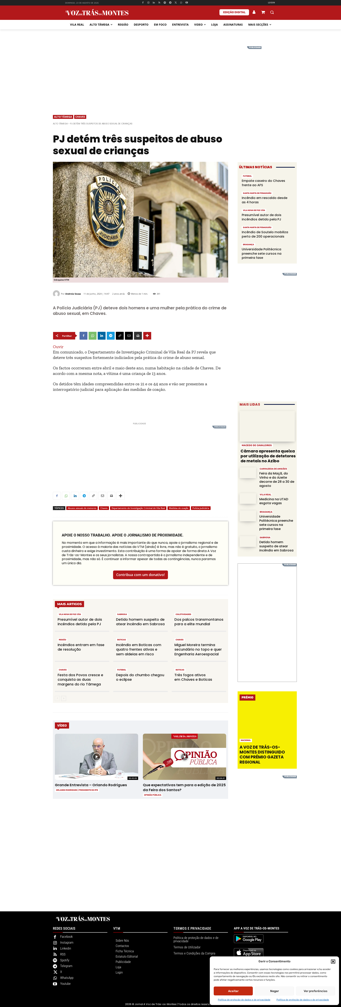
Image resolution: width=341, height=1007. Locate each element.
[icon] (263, 12)
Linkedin (65, 948)
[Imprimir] (138, 336)
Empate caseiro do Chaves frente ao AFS (263, 182)
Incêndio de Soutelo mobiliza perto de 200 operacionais (265, 234)
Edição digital (234, 12)
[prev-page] (57, 698)
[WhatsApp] (181, 3)
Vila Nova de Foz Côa (70, 614)
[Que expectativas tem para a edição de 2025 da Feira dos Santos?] (184, 757)
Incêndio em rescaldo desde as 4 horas (264, 200)
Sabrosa (122, 614)
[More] (147, 336)
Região (62, 640)
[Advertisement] (170, 73)
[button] (333, 962)
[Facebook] (143, 3)
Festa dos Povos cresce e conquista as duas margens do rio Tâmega (80, 679)
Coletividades (183, 614)
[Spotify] (165, 3)
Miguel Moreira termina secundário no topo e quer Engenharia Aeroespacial (198, 649)
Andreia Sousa (73, 293)
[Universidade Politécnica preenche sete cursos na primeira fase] (248, 515)
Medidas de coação (178, 508)
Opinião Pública (152, 795)
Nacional (246, 740)
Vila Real (265, 494)
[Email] (129, 336)
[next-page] (63, 698)
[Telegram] (170, 3)
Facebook (66, 937)
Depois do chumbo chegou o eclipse (140, 677)
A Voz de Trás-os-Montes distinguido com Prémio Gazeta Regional (262, 754)
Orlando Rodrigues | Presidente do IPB (77, 790)
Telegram (66, 966)
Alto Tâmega (63, 116)
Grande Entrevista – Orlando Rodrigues (91, 784)
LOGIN (271, 2)
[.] (254, 12)
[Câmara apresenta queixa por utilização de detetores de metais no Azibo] (267, 426)
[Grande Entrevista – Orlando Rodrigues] (96, 757)
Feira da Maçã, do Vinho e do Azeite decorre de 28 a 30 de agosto (276, 479)
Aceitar (233, 991)
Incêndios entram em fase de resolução (81, 647)
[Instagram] (148, 3)
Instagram (66, 942)
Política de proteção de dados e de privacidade (244, 999)
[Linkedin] (154, 3)
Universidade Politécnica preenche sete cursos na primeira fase (261, 253)
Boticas (121, 640)
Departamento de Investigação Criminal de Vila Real (138, 508)
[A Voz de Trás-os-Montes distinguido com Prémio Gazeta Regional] (268, 724)
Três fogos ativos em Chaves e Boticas (193, 677)
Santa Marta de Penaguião (257, 193)
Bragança (248, 244)
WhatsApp (66, 978)
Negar (274, 991)
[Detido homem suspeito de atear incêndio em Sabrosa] (248, 541)
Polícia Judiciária (200, 508)
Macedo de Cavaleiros (257, 445)
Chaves (80, 116)
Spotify (64, 960)
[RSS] (159, 3)
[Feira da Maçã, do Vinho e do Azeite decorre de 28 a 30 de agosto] (248, 472)
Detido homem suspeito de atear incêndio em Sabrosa (140, 621)
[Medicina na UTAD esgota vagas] (248, 498)
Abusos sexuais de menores (82, 508)
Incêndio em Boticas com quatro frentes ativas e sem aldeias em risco (138, 649)
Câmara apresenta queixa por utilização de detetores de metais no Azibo (268, 456)
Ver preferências (315, 991)
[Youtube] (187, 3)
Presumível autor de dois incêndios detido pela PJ (80, 621)
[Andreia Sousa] (57, 293)
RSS (63, 954)
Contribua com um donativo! (140, 574)
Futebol (121, 670)
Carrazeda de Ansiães (273, 469)
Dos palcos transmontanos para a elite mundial (198, 621)
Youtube (65, 984)
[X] (175, 3)
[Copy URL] (120, 336)
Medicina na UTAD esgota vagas (273, 501)
